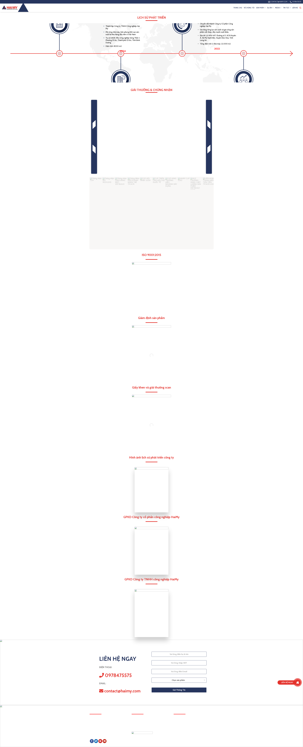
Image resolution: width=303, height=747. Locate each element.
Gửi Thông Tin (179, 690)
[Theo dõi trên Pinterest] (100, 741)
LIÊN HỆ (295, 8)
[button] (94, 137)
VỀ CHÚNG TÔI (249, 8)
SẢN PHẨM (260, 8)
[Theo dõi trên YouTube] (105, 741)
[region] (151, 174)
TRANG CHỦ (237, 8)
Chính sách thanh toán (182, 725)
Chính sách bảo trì (180, 721)
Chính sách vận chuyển (182, 729)
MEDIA (277, 8)
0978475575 (101, 730)
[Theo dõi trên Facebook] (92, 741)
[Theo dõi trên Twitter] (96, 741)
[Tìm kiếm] (300, 8)
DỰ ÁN (269, 8)
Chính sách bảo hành (181, 716)
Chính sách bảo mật (181, 734)
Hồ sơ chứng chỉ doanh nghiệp (185, 738)
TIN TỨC (286, 8)
